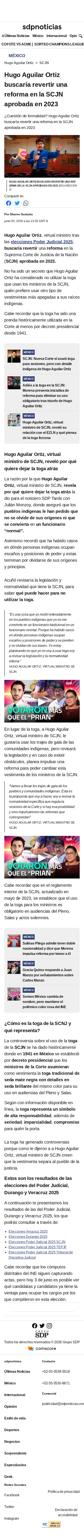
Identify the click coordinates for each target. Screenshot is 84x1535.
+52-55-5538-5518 (56, 1371)
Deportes (11, 1430)
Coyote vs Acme (16, 44)
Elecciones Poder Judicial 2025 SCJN (37, 1242)
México (38, 36)
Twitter (9, 1507)
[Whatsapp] (26, 203)
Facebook (11, 1495)
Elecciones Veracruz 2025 (28, 1231)
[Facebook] (8, 203)
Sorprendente (15, 1453)
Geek (8, 1477)
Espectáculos (15, 1465)
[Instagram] (49, 1325)
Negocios (12, 1441)
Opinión (76, 36)
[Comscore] (42, 1348)
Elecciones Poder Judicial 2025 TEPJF (38, 1247)
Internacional (57, 36)
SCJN (44, 63)
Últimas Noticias (17, 36)
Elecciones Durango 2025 (28, 1237)
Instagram (11, 1518)
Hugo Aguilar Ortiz (18, 63)
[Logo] (42, 27)
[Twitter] (17, 203)
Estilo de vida (14, 1418)
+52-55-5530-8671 (56, 1383)
